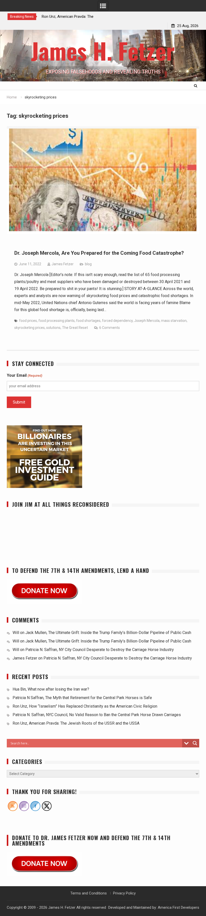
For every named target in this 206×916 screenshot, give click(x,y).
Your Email (24, 375)
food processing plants (56, 321)
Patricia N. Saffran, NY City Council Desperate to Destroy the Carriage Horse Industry (99, 649)
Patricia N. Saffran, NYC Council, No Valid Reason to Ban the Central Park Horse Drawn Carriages (97, 714)
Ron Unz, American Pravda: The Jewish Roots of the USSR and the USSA (76, 723)
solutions (53, 328)
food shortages (88, 321)
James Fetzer (63, 264)
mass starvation (174, 321)
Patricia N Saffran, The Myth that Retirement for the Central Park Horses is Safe (83, 697)
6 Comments (109, 328)
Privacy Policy (124, 893)
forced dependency (117, 321)
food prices (28, 321)
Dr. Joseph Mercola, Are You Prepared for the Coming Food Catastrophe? (99, 253)
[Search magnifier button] (195, 743)
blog (88, 264)
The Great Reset (75, 328)
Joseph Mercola (147, 321)
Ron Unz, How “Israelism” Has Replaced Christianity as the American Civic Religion (85, 706)
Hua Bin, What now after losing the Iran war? (51, 689)
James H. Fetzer (103, 50)
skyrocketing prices (29, 328)
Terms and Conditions (88, 893)
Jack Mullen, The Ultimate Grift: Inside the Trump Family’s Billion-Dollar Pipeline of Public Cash (108, 632)
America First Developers (178, 907)
